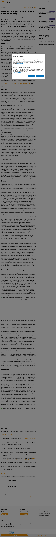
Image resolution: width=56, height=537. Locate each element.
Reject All (31, 75)
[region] (28, 66)
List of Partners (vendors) (17, 72)
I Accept (40, 75)
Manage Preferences (17, 75)
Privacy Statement (20, 63)
